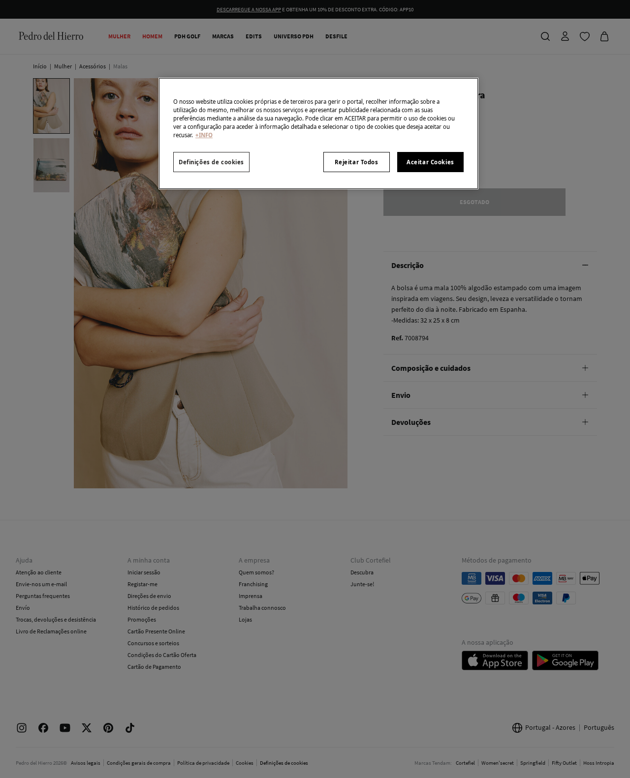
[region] (318, 133)
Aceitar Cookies (430, 162)
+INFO (204, 135)
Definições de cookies (211, 162)
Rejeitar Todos (356, 162)
